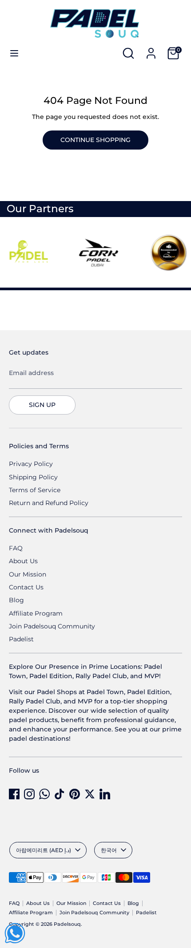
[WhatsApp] (44, 794)
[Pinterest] (74, 794)
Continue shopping (95, 140)
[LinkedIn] (104, 794)
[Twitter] (89, 794)
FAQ (16, 548)
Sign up (42, 405)
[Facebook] (14, 794)
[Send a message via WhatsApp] (14, 933)
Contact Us (26, 587)
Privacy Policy (31, 464)
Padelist (21, 639)
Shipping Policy (33, 477)
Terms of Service (34, 490)
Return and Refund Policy (48, 503)
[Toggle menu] (14, 53)
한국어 (109, 850)
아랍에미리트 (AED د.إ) (43, 850)
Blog (16, 600)
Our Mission (27, 574)
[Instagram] (29, 794)
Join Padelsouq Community (52, 626)
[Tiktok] (59, 794)
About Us (23, 561)
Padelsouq (67, 924)
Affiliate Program (36, 613)
